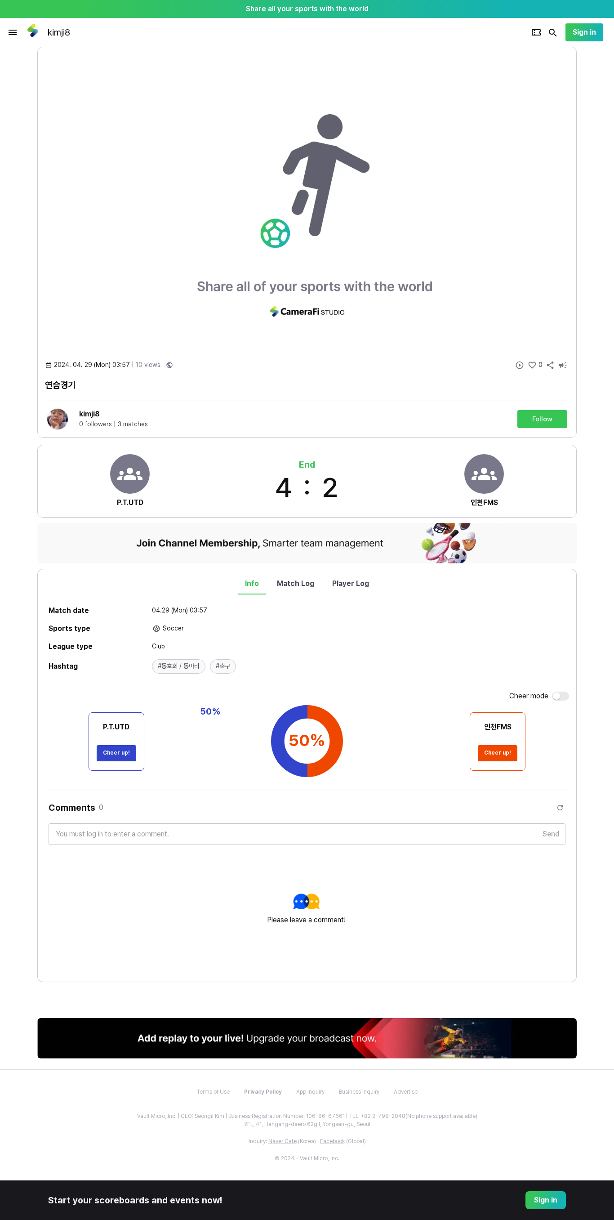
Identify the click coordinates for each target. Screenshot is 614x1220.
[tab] (252, 583)
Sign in (584, 32)
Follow (542, 419)
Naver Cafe (282, 1141)
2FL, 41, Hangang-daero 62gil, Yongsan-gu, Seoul (307, 1124)
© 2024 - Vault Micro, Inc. (307, 1158)
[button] (178, 666)
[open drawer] (12, 32)
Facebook (332, 1141)
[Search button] (553, 32)
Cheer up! (116, 753)
